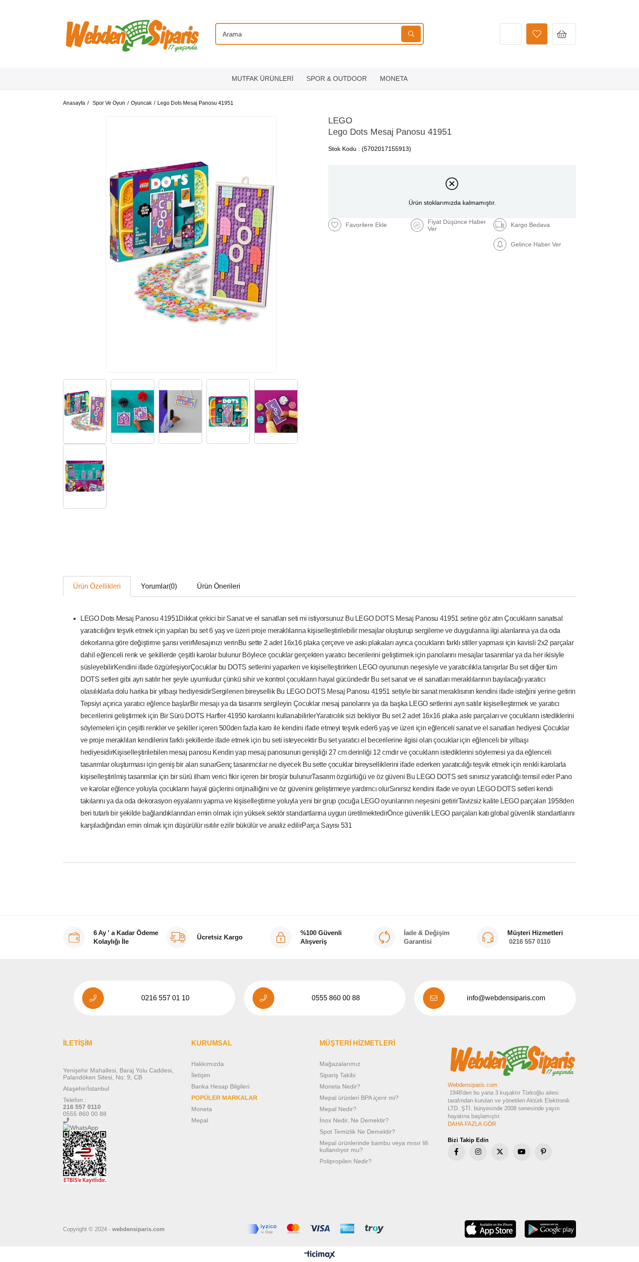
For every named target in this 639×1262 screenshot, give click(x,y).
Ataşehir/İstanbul (86, 1088)
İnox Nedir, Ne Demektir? (354, 1120)
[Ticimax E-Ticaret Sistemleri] (319, 1255)
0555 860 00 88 (336, 998)
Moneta (201, 1108)
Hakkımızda (207, 1063)
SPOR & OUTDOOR (336, 78)
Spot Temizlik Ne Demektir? (357, 1131)
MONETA (394, 78)
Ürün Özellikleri (97, 586)
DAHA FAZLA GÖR (472, 1124)
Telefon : (75, 1099)
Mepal (199, 1120)
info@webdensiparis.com (506, 998)
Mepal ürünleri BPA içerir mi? (359, 1097)
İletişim (200, 1075)
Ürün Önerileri (218, 586)
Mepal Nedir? (338, 1108)
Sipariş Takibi (338, 1075)
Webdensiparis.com (472, 1085)
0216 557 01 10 (165, 998)
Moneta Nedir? (340, 1086)
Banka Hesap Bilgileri (220, 1086)
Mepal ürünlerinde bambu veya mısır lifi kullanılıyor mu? (374, 1146)
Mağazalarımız (340, 1063)
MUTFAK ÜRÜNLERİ (262, 78)
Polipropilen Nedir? (346, 1161)
